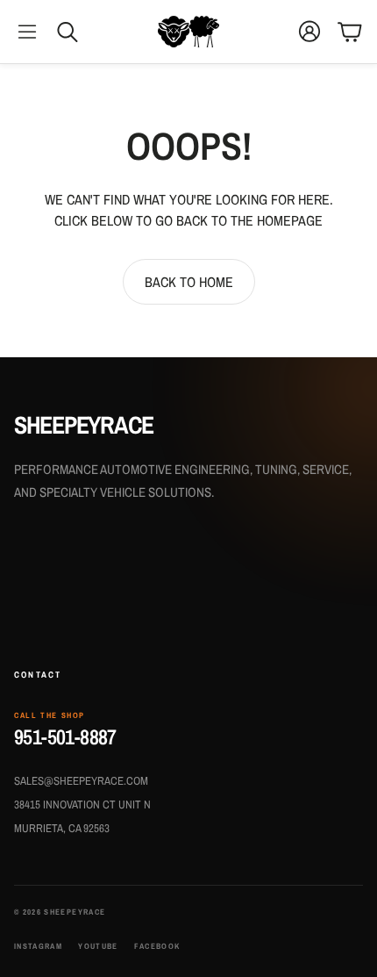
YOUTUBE (97, 947)
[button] (27, 31)
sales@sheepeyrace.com (81, 780)
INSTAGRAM (38, 947)
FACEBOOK (157, 947)
